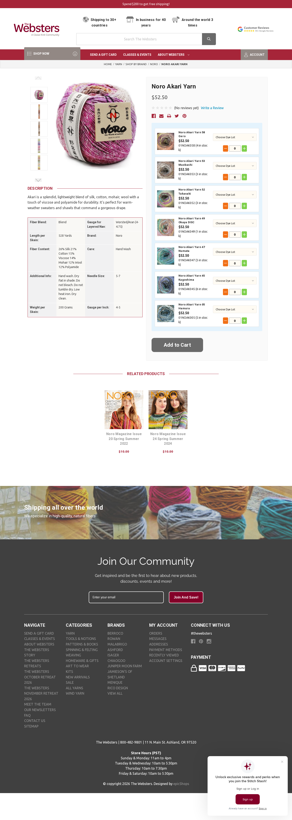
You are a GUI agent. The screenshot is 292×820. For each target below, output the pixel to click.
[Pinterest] (184, 116)
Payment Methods (165, 650)
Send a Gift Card (103, 54)
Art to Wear (77, 666)
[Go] (209, 39)
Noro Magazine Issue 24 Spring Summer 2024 (168, 439)
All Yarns (74, 688)
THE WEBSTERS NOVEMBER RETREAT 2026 (41, 693)
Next (38, 180)
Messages (158, 639)
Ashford (115, 650)
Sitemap (31, 726)
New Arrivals (78, 677)
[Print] (169, 116)
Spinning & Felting (82, 650)
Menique (115, 682)
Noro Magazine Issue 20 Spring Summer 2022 (124, 439)
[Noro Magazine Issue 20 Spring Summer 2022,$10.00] (124, 409)
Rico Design (118, 688)
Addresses (158, 644)
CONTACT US (34, 721)
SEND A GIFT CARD (39, 633)
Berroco (115, 633)
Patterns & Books (82, 644)
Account (257, 54)
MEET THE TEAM (37, 704)
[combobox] (146, 39)
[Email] (161, 116)
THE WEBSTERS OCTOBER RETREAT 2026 (40, 677)
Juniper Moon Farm (125, 666)
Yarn (70, 633)
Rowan (114, 639)
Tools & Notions (81, 639)
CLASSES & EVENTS (39, 639)
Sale (70, 682)
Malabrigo (117, 644)
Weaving (73, 655)
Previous (38, 78)
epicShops (181, 784)
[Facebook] (154, 116)
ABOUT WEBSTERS (39, 644)
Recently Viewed (164, 655)
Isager (113, 655)
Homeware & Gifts (82, 661)
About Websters (171, 54)
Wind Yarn (75, 693)
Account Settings (165, 661)
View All (115, 693)
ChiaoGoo (116, 661)
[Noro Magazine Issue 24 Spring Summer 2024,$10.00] (168, 409)
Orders (155, 633)
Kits (69, 671)
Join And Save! (186, 597)
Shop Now (41, 53)
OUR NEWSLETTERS (40, 710)
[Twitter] (177, 116)
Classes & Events (137, 54)
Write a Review (212, 108)
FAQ (27, 715)
